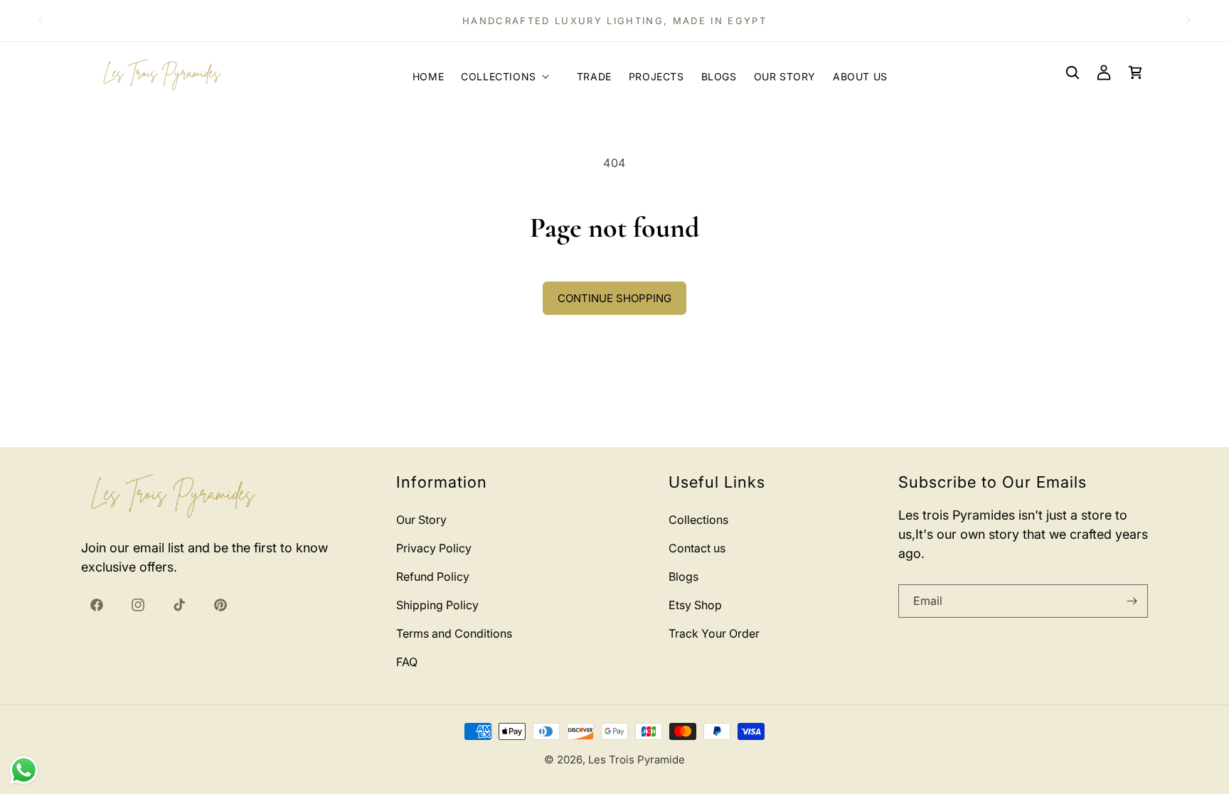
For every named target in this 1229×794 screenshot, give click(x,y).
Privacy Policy (434, 548)
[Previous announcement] (40, 21)
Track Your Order (714, 633)
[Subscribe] (1131, 601)
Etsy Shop (695, 605)
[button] (510, 72)
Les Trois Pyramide (636, 759)
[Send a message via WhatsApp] (24, 770)
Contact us (697, 548)
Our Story (421, 520)
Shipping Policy (437, 605)
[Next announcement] (1188, 21)
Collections (698, 520)
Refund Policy (432, 576)
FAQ (406, 662)
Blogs (683, 576)
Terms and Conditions (454, 633)
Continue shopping (614, 298)
